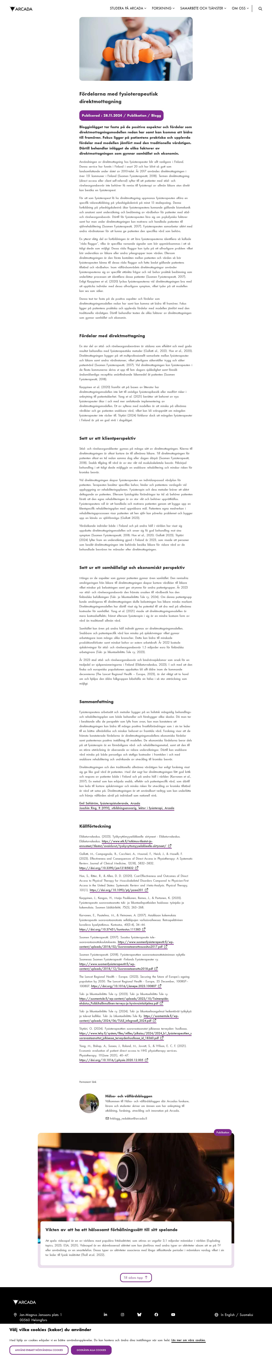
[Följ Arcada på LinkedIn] (105, 1315)
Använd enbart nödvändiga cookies (39, 1350)
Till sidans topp (134, 1278)
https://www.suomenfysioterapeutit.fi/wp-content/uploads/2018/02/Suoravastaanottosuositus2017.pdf (126, 944)
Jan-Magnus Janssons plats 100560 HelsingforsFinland (41, 1320)
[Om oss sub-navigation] (247, 8)
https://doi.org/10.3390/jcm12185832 (107, 868)
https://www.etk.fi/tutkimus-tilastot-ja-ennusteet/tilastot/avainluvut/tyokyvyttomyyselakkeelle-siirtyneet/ (123, 843)
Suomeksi (246, 1315)
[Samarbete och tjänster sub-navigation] (225, 8)
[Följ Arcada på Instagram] (122, 1315)
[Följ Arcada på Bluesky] (139, 1315)
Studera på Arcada (126, 8)
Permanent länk (87, 1082)
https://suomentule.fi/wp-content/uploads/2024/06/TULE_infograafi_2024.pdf (129, 1018)
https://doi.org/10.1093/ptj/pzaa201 (117, 890)
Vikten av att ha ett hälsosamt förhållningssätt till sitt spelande (111, 1230)
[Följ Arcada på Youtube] (173, 1315)
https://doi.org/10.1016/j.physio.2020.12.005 (111, 1060)
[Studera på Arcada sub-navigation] (145, 8)
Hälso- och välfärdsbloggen (128, 1096)
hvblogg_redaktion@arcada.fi (128, 1118)
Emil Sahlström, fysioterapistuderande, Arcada (109, 803)
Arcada (20, 9)
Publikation (136, 115)
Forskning (161, 8)
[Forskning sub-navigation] (173, 8)
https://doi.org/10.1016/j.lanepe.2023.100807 (124, 986)
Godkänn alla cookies (91, 1350)
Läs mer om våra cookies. (188, 1340)
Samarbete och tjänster (201, 8)
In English (228, 1315)
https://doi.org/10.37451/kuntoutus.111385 (110, 929)
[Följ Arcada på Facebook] (156, 1315)
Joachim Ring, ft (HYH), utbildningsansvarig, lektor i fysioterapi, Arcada (126, 808)
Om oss (239, 8)
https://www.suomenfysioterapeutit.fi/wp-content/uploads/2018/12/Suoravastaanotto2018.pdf (116, 966)
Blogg (156, 115)
